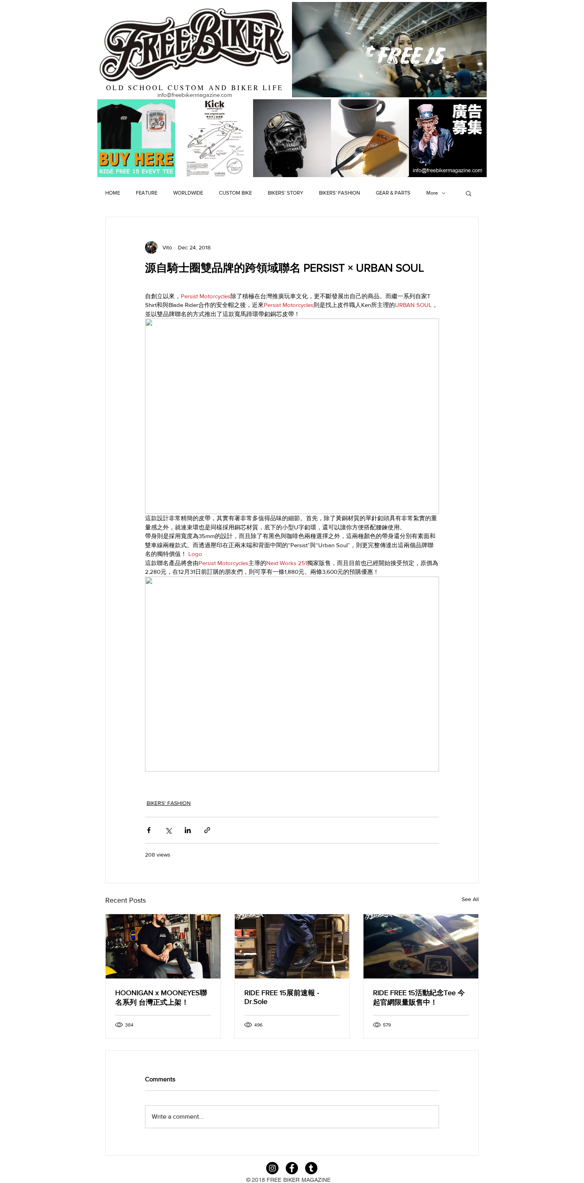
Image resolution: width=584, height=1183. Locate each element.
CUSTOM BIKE (235, 193)
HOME (112, 193)
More (432, 193)
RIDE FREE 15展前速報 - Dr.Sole (281, 997)
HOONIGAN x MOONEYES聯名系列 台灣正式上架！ (161, 997)
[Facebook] (292, 1168)
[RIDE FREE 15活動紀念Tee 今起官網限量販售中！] (421, 946)
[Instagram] (272, 1168)
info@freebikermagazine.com (194, 94)
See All (470, 899)
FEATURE (146, 193)
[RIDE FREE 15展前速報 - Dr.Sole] (292, 946)
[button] (468, 193)
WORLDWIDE (188, 193)
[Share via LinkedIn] (187, 830)
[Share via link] (207, 830)
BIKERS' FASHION (339, 193)
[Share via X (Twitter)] (168, 830)
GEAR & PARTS (393, 193)
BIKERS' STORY (285, 193)
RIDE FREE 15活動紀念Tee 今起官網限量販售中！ (419, 997)
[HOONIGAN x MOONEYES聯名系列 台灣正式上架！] (163, 946)
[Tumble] (311, 1168)
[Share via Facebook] (149, 830)
